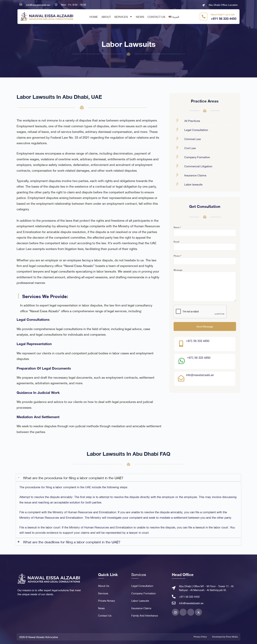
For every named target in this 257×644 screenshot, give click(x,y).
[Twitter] (198, 612)
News (140, 16)
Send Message (205, 326)
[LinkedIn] (190, 612)
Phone (177, 255)
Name (177, 227)
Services (121, 16)
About (106, 16)
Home (94, 16)
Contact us (156, 16)
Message (178, 270)
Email (176, 241)
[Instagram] (175, 612)
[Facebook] (183, 612)
